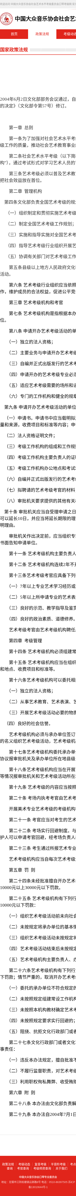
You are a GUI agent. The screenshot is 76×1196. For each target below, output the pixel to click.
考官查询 (23, 1168)
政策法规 (42, 34)
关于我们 (61, 1168)
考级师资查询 (42, 1168)
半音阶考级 (58, 1164)
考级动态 (24, 1164)
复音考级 (40, 1164)
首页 (14, 34)
